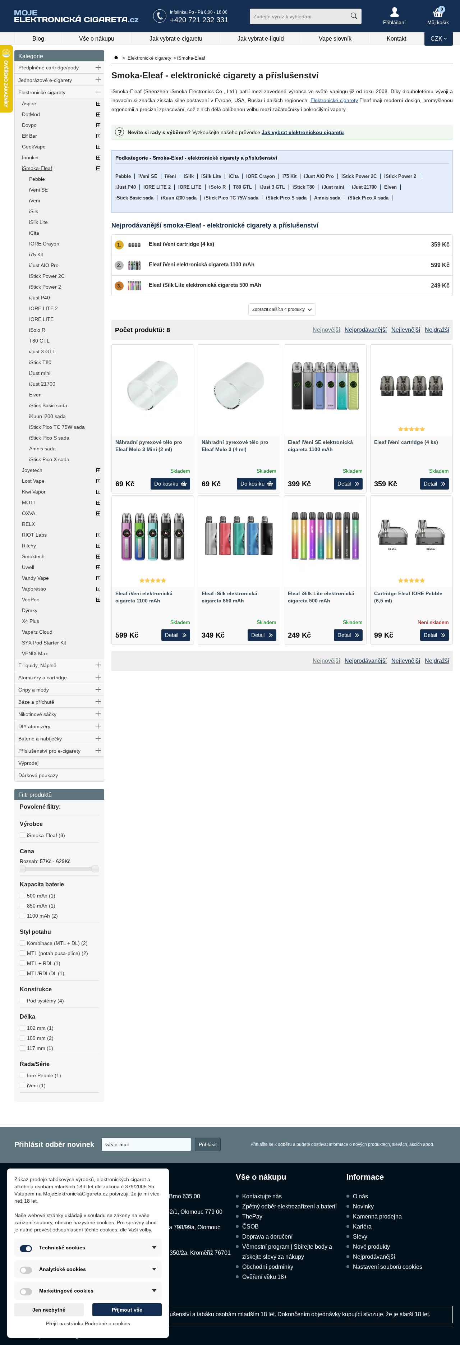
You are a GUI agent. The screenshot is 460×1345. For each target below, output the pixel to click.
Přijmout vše (127, 1310)
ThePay (252, 1216)
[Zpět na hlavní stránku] (116, 58)
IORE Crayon (44, 244)
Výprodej (28, 763)
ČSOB (250, 1227)
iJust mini (39, 373)
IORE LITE (41, 319)
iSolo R (37, 330)
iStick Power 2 (45, 287)
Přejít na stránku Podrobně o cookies (88, 1323)
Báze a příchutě (36, 702)
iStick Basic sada (48, 405)
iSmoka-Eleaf (37, 168)
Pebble (37, 179)
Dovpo (29, 125)
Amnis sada (42, 448)
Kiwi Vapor (34, 492)
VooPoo (31, 599)
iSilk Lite (38, 222)
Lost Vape (33, 481)
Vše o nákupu (96, 39)
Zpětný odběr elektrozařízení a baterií (289, 1206)
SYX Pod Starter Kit (44, 643)
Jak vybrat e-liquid (261, 39)
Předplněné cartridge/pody (48, 67)
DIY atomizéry (34, 726)
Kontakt (396, 39)
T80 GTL (39, 341)
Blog (38, 39)
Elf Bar (29, 136)
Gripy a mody (33, 690)
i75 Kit (36, 254)
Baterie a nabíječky (40, 739)
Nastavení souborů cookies (387, 1267)
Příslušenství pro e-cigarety (49, 751)
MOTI (28, 502)
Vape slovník (335, 39)
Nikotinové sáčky (37, 714)
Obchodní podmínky (267, 1267)
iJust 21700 (42, 384)
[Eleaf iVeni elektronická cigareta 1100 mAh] (152, 536)
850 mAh (41, 906)
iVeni (34, 200)
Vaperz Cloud (37, 632)
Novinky (363, 1206)
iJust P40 (39, 297)
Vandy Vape (35, 578)
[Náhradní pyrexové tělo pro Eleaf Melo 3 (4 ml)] (239, 385)
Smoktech (33, 556)
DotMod (31, 114)
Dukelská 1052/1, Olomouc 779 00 (178, 1212)
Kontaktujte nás (262, 1196)
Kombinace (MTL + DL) (57, 943)
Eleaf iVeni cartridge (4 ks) (406, 442)
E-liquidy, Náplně (37, 665)
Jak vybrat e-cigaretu (176, 39)
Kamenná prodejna (377, 1216)
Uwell (28, 567)
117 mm (40, 1048)
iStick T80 (40, 362)
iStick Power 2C (47, 276)
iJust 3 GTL (42, 351)
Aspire (29, 103)
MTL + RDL (43, 963)
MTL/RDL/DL (45, 973)
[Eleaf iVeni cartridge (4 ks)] (411, 385)
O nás (360, 1196)
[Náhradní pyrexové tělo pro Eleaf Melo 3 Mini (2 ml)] (152, 385)
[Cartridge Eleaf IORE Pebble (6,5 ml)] (411, 536)
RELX (28, 524)
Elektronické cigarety (41, 92)
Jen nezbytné (48, 1310)
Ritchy (29, 545)
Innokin (30, 157)
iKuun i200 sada (47, 416)
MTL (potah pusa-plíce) (57, 953)
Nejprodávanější (374, 1257)
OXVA (28, 513)
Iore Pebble (44, 1075)
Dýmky (29, 610)
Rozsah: (30, 861)
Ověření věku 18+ (264, 1277)
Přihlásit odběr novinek (54, 1144)
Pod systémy (45, 1001)
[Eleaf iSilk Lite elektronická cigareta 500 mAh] (325, 536)
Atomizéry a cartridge (42, 677)
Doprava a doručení (267, 1237)
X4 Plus (30, 621)
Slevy (360, 1237)
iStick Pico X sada (49, 459)
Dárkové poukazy (38, 775)
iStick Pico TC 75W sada (57, 427)
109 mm (40, 1038)
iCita (34, 233)
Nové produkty (371, 1247)
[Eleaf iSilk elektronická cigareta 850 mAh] (239, 536)
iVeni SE (38, 190)
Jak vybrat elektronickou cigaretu (303, 132)
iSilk (33, 211)
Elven (35, 395)
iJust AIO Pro (44, 265)
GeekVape (34, 147)
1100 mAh (42, 916)
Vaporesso (34, 589)
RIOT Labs (34, 535)
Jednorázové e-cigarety (45, 80)
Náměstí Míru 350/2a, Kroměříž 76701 (182, 1253)
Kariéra (362, 1227)
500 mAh (41, 896)
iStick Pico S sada (49, 438)
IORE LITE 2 (43, 308)
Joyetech (32, 470)
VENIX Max (35, 653)
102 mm (40, 1028)
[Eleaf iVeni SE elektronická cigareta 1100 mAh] (325, 385)
